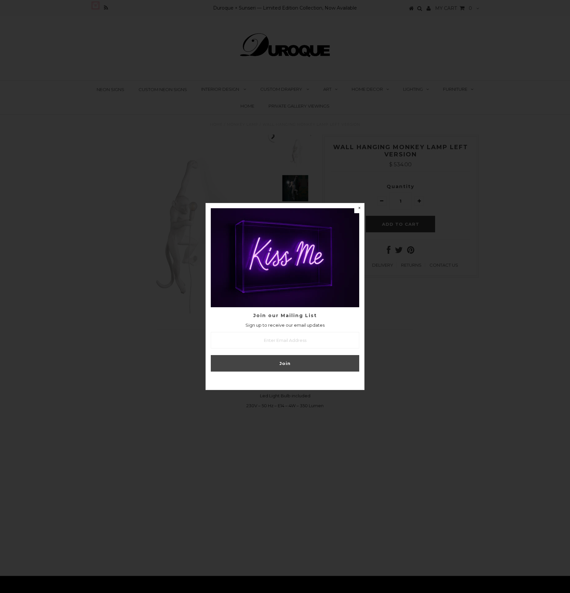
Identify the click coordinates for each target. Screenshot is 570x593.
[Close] (359, 208)
